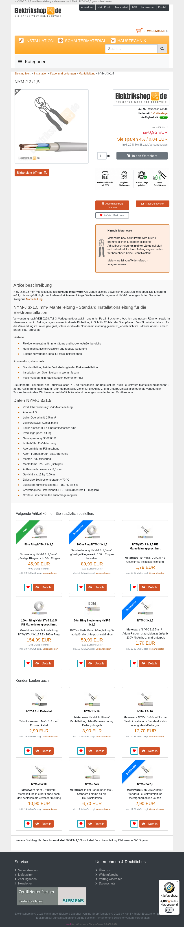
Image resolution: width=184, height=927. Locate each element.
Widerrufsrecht (107, 874)
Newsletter (24, 883)
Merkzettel (121, 7)
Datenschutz (106, 883)
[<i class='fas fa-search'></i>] (162, 48)
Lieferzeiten (24, 874)
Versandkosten (158, 144)
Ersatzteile (148, 913)
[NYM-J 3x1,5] (52, 161)
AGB (134, 7)
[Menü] (177, 882)
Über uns (104, 870)
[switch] (169, 910)
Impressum (147, 7)
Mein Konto (104, 7)
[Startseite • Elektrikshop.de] (38, 17)
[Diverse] (141, 97)
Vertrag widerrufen (109, 879)
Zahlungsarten (26, 879)
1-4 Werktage (159, 113)
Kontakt (162, 7)
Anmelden (87, 7)
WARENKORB (156, 31)
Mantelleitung (34, 299)
